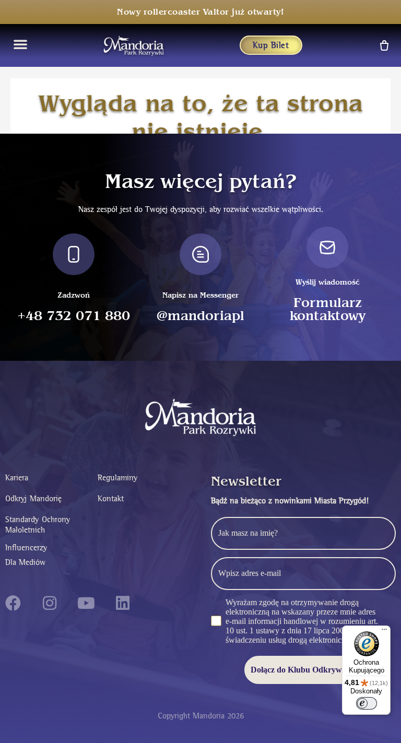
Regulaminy (117, 477)
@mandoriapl (200, 316)
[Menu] (384, 632)
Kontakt (111, 498)
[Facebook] (13, 603)
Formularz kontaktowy (327, 310)
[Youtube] (86, 603)
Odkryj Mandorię (33, 498)
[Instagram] (49, 603)
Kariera (16, 477)
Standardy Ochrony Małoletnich (37, 524)
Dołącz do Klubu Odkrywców (303, 669)
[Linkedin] (123, 603)
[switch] (366, 703)
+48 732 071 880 (73, 316)
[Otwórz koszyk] (383, 45)
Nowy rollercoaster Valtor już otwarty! (200, 12)
